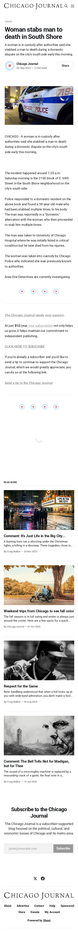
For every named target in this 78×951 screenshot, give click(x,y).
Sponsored (67, 906)
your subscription (40, 325)
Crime (8, 21)
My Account (52, 912)
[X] (35, 878)
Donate (34, 912)
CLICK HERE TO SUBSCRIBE (25, 346)
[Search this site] (66, 6)
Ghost (47, 920)
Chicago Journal (27, 64)
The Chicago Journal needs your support (34, 315)
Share (65, 65)
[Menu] (72, 6)
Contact (39, 906)
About (7, 906)
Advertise (23, 906)
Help (52, 906)
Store (21, 912)
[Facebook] (43, 878)
